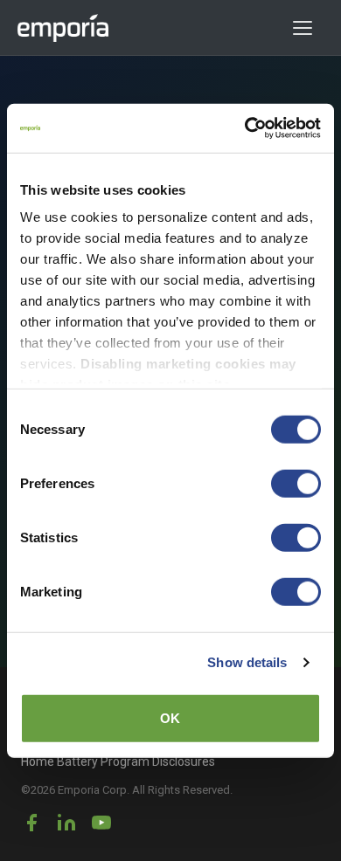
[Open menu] (308, 28)
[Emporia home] (63, 28)
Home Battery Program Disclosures (118, 761)
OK (170, 717)
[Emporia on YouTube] (101, 822)
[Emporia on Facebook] (31, 822)
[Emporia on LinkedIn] (66, 822)
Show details (247, 662)
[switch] (296, 483)
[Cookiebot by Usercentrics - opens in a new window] (245, 128)
